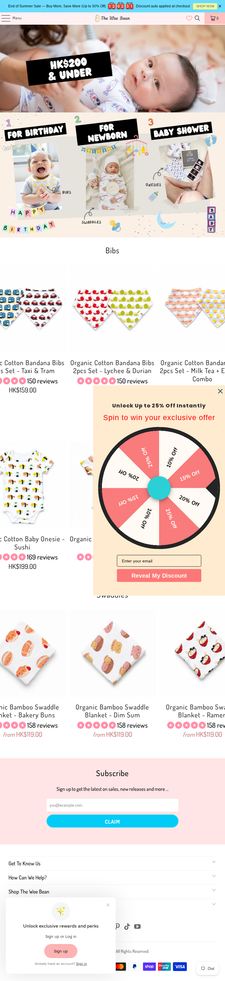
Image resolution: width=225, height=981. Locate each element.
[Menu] (3, 18)
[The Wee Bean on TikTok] (127, 926)
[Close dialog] (220, 391)
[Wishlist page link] (185, 18)
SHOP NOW (205, 6)
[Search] (197, 18)
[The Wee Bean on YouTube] (137, 926)
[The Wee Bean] (112, 18)
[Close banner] (220, 6)
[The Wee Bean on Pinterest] (117, 926)
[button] (96, 380)
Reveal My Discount (159, 575)
